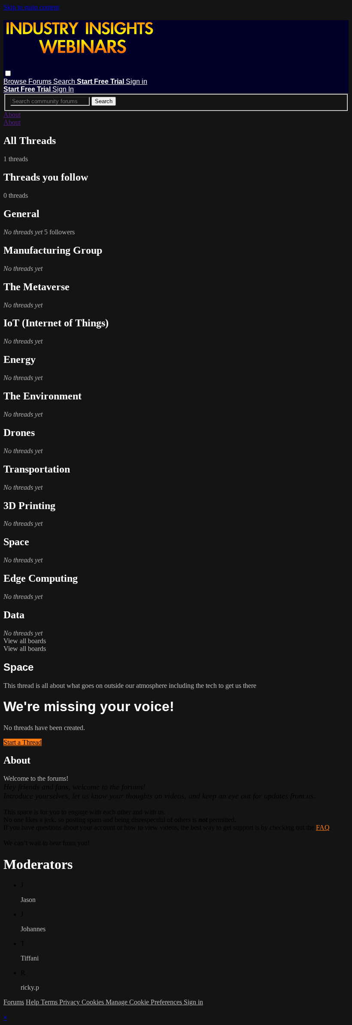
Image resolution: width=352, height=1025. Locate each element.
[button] (8, 73)
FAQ (323, 827)
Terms (50, 1002)
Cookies (94, 1002)
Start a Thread (22, 742)
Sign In (63, 89)
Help (33, 1002)
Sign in (136, 81)
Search (65, 81)
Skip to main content (31, 7)
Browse (15, 81)
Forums (40, 81)
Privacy (70, 1002)
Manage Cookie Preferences (145, 1002)
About (12, 114)
